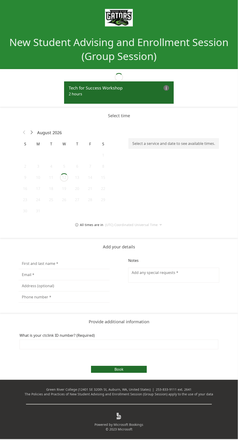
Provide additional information (119, 321)
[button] (24, 132)
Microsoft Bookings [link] (128, 424)
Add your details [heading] (119, 247)
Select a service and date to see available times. (173, 143)
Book (119, 369)
